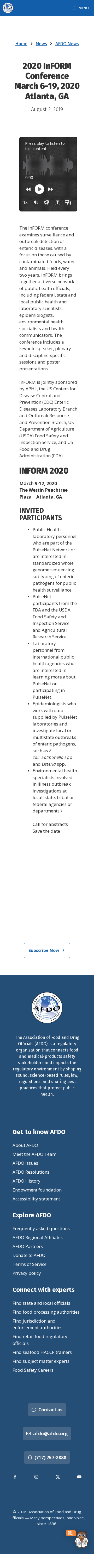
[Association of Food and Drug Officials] (8, 8)
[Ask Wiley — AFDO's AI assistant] (77, 1539)
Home (21, 43)
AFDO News (67, 43)
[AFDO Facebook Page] (15, 1477)
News (41, 43)
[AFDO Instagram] (36, 1477)
